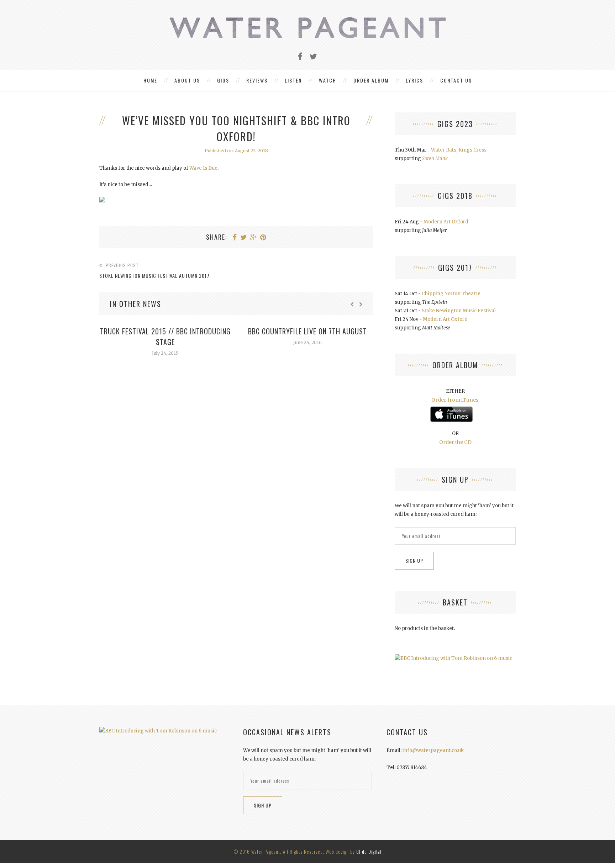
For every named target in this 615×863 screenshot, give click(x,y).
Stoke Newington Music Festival (459, 311)
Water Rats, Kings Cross (459, 150)
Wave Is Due (203, 168)
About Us (187, 80)
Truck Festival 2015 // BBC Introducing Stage (165, 336)
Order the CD (455, 442)
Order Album (371, 80)
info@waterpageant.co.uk (433, 750)
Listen (293, 80)
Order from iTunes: (455, 400)
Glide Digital (369, 851)
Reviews (257, 80)
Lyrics (414, 80)
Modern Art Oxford (446, 222)
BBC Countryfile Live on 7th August (307, 331)
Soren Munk (435, 158)
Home (150, 80)
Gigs (223, 80)
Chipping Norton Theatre (451, 294)
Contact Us (456, 80)
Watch (327, 80)
